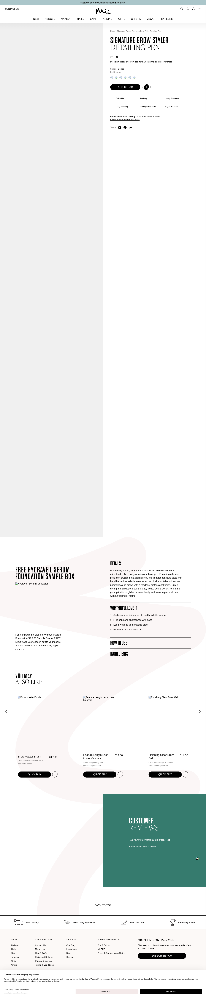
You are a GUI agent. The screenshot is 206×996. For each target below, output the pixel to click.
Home (112, 31)
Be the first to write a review (142, 846)
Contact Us (12, 9)
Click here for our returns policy (125, 119)
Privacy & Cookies (43, 961)
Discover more (165, 62)
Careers (70, 957)
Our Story (71, 945)
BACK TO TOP (103, 905)
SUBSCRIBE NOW (162, 955)
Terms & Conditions (44, 965)
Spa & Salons (104, 945)
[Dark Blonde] (116, 77)
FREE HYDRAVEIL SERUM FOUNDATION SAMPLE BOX (44, 573)
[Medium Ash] (125, 77)
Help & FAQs (41, 953)
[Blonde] (111, 77)
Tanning (15, 957)
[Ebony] (134, 77)
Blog (68, 953)
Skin (13, 953)
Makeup (120, 31)
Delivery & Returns (44, 957)
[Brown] (129, 77)
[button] (164, 846)
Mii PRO (101, 949)
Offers (14, 965)
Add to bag (125, 87)
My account (40, 949)
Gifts (13, 961)
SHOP (123, 2)
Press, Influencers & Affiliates (111, 953)
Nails (13, 949)
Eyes (128, 31)
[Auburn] (120, 77)
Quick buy (34, 774)
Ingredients (71, 949)
